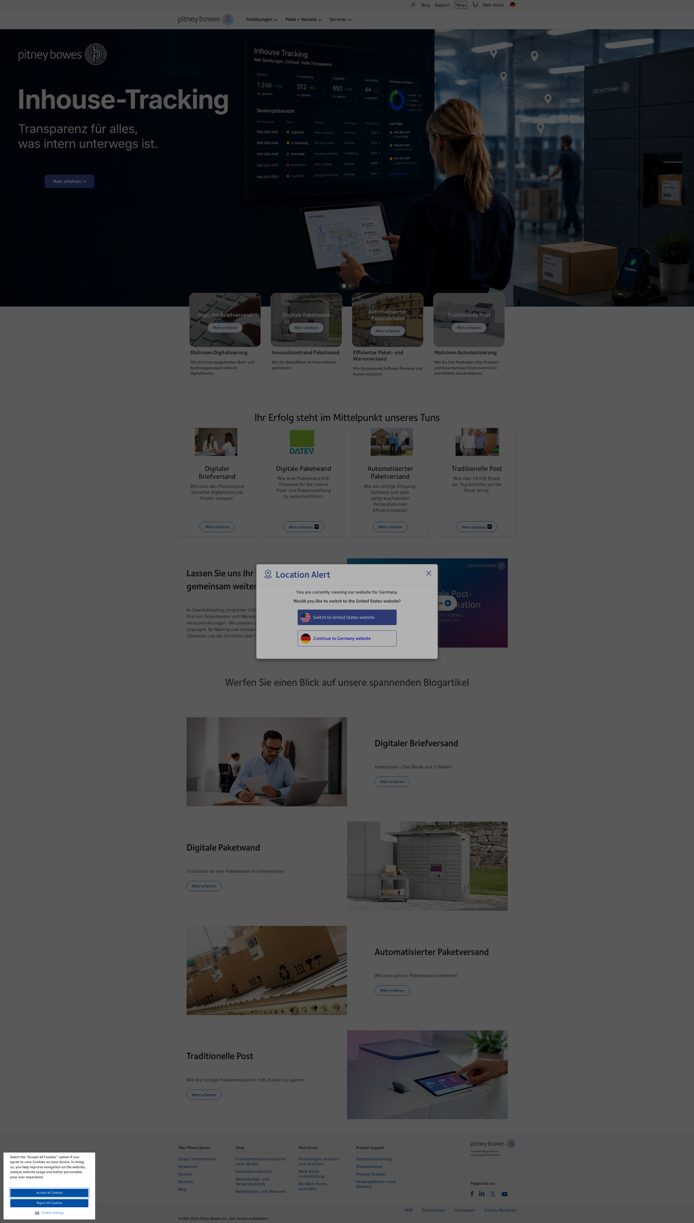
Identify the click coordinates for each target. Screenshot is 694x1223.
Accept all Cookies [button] (49, 1193)
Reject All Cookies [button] (49, 1203)
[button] (49, 1213)
